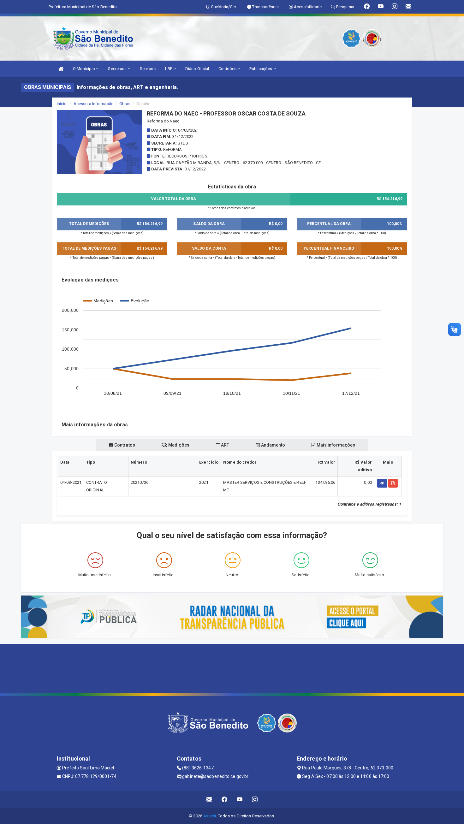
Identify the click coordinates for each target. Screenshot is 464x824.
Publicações (261, 68)
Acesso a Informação (94, 103)
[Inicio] (61, 69)
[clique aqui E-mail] (209, 799)
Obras (125, 103)
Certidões (227, 68)
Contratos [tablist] (124, 445)
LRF (169, 68)
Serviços (148, 68)
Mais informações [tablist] (335, 445)
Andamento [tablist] (272, 445)
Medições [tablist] (178, 445)
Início (62, 103)
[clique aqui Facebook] (224, 799)
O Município (84, 68)
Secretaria (118, 68)
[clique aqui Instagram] (254, 799)
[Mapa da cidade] (232, 667)
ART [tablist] (224, 445)
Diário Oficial (197, 68)
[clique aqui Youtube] (239, 799)
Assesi (209, 816)
